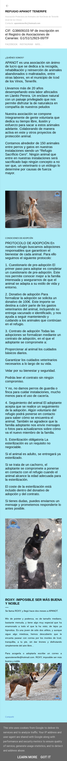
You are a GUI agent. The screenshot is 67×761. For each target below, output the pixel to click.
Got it (45, 757)
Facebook (11, 44)
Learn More (27, 757)
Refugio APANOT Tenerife (26, 11)
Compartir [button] (9, 717)
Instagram (26, 44)
